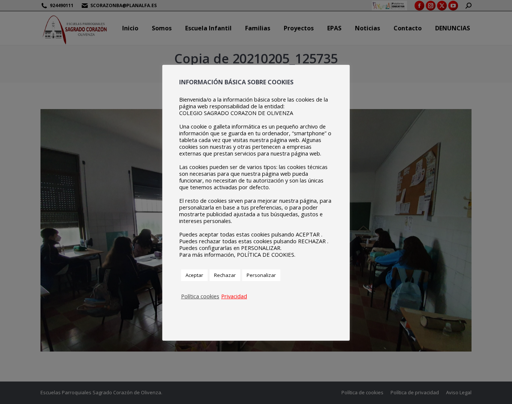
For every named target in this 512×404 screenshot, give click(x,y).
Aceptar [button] (194, 275)
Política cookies (200, 296)
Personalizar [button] (261, 275)
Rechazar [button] (225, 275)
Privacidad (234, 296)
